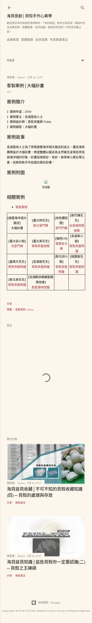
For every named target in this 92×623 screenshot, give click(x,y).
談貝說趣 (41, 39)
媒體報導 (27, 39)
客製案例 (21, 207)
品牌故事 (13, 39)
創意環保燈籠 (41, 287)
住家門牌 (17, 246)
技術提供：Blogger (49, 602)
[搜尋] (82, 7)
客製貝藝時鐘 (17, 267)
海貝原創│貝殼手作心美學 (29, 15)
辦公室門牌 (40, 225)
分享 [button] (9, 303)
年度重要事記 (59, 39)
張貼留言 (20, 502)
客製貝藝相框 (41, 246)
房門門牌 (61, 228)
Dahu (30, 309)
